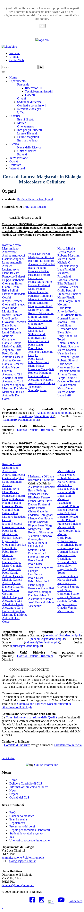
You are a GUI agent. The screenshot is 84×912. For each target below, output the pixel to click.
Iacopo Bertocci (12, 301)
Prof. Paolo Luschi (34, 206)
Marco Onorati (66, 259)
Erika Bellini (10, 290)
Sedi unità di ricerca (29, 102)
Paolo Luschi (36, 358)
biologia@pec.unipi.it (22, 861)
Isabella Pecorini (67, 280)
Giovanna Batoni (12, 283)
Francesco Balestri (13, 276)
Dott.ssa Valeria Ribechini (35, 429)
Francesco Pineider (69, 294)
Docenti (30, 95)
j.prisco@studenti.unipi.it (26, 646)
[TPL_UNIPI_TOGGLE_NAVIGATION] (3, 71)
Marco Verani (65, 388)
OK (42, 25)
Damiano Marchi (38, 376)
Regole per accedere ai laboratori (29, 830)
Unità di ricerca (26, 151)
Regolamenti (17, 823)
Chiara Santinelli (67, 343)
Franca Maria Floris (40, 281)
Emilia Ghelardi (38, 302)
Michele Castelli (12, 579)
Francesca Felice (38, 271)
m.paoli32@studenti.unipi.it (53, 412)
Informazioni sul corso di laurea (28, 787)
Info (42, 30)
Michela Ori (64, 262)
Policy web (75, 901)
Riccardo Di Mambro (41, 260)
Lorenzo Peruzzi (67, 287)
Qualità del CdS (19, 797)
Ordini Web (16, 60)
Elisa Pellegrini (66, 283)
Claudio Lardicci (38, 341)
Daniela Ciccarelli (13, 364)
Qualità (13, 161)
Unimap (14, 56)
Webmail (14, 53)
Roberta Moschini (68, 255)
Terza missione (18, 158)
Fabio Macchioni (38, 362)
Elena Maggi (36, 365)
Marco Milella (66, 248)
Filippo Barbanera (13, 280)
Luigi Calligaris (11, 332)
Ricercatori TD (34, 88)
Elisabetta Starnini (68, 371)
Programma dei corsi (22, 826)
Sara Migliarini (37, 390)
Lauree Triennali (27, 133)
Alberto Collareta (12, 378)
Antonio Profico (67, 311)
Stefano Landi (37, 334)
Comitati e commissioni (31, 105)
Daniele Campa (11, 343)
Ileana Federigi (37, 267)
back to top (8, 758)
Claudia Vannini (67, 385)
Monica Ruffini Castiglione (66, 323)
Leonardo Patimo (68, 506)
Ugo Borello (10, 318)
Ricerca (14, 144)
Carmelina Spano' (68, 367)
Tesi (11, 837)
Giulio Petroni (66, 290)
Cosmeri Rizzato (67, 318)
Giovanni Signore (68, 357)
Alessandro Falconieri (41, 264)
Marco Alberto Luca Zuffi (66, 393)
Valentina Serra (66, 353)
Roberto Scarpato (68, 346)
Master (21, 123)
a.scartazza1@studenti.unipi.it (62, 635)
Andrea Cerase (11, 360)
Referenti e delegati (29, 109)
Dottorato (15, 165)
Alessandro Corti (12, 381)
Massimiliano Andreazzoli (10, 250)
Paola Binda (9, 308)
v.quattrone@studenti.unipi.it (36, 416)
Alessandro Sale (67, 329)
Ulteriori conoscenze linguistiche (29, 840)
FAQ (12, 812)
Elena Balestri (10, 273)
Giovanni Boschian (14, 322)
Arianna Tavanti (67, 374)
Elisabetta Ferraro (39, 274)
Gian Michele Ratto (69, 315)
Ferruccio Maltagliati (41, 369)
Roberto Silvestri (67, 360)
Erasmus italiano (27, 140)
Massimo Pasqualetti (64, 274)
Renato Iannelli (37, 327)
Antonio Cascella (12, 357)
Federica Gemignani (40, 295)
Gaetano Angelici (13, 259)
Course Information (46, 764)
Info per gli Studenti (29, 130)
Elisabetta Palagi (67, 266)
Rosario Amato (11, 245)
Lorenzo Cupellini (13, 385)
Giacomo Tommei (68, 381)
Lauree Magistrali (28, 137)
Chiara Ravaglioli (68, 548)
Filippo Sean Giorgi (40, 306)
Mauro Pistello (66, 297)
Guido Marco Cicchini (10, 369)
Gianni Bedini (11, 287)
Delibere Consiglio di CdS (25, 783)
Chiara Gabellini (38, 292)
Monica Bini (10, 311)
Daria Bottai (9, 325)
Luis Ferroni (35, 278)
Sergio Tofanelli (67, 378)
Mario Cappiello (12, 346)
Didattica (15, 116)
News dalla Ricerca (29, 147)
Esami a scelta (18, 819)
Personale (23, 84)
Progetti (22, 154)
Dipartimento (17, 81)
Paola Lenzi (35, 344)
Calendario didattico (21, 816)
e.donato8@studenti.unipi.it (42, 642)
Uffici (20, 112)
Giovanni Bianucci (13, 304)
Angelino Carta (11, 350)
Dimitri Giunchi (38, 316)
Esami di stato (25, 119)
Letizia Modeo (66, 252)
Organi (21, 98)
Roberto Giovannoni (41, 313)
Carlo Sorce (64, 364)
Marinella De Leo (13, 392)
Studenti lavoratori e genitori (26, 833)
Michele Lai (35, 330)
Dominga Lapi (37, 337)
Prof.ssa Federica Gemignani (35, 199)
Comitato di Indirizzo (17, 745)
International (17, 168)
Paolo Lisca (35, 348)
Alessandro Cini (12, 374)
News (13, 790)
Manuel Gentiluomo (40, 299)
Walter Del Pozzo (39, 253)
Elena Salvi (64, 332)
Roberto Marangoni (40, 372)
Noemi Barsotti (11, 502)
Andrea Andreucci (13, 255)
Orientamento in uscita (68, 745)
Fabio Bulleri (10, 329)
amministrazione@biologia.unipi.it (23, 857)
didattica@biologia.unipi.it (18, 885)
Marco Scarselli (67, 350)
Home (13, 77)
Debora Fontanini (39, 285)
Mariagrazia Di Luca (41, 257)
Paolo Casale (10, 353)
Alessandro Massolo (40, 379)
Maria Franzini (37, 288)
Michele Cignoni (12, 597)
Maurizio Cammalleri (9, 337)
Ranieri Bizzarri (12, 315)
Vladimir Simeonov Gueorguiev (40, 322)
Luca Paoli (64, 495)
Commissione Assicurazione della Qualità (31, 717)
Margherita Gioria (39, 309)
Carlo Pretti (64, 308)
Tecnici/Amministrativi (39, 91)
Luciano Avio (10, 269)
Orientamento (25, 126)
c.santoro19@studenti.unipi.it (21, 419)
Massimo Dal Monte (14, 388)
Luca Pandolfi (66, 269)
